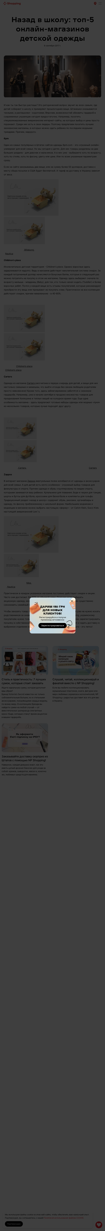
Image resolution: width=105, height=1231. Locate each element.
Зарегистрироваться (52, 625)
